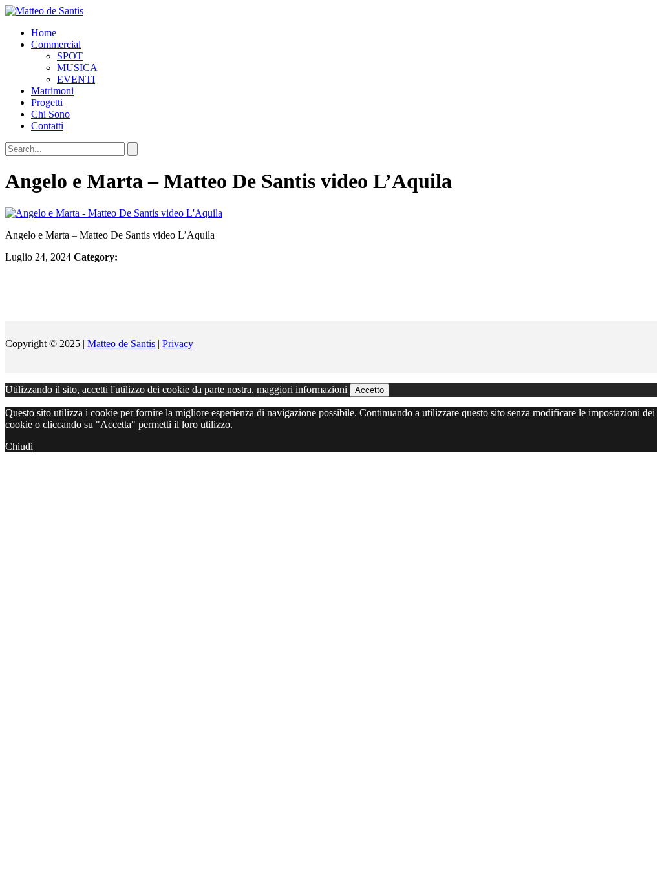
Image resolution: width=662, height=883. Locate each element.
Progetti (47, 102)
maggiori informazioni (302, 389)
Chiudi (19, 446)
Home (43, 32)
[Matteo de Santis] (44, 10)
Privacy (177, 343)
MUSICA (77, 67)
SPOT (70, 55)
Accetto (369, 390)
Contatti (47, 125)
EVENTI (76, 79)
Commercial (56, 44)
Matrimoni (52, 90)
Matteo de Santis (121, 343)
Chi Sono (50, 114)
